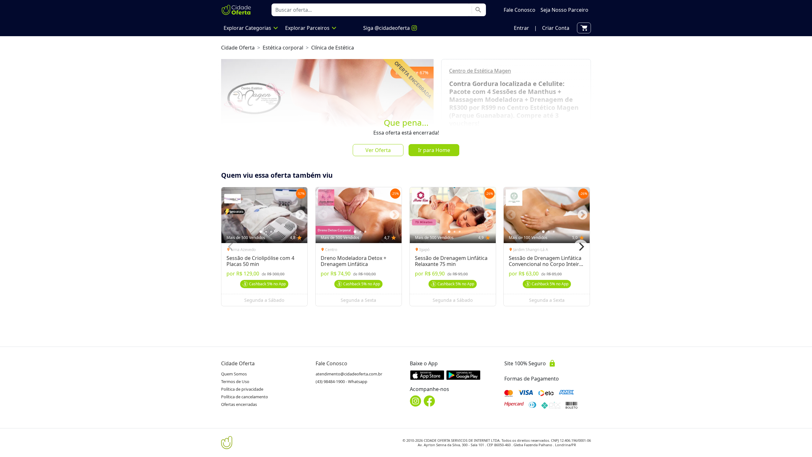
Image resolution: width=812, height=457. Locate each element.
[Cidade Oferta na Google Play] (463, 375)
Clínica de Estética (332, 47)
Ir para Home (434, 150)
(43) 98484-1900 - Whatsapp (341, 381)
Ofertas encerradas (239, 404)
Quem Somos (234, 374)
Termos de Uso (235, 381)
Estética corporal (283, 47)
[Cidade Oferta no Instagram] (415, 401)
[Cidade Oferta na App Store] (427, 375)
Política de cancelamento (244, 397)
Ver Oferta (378, 150)
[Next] (581, 247)
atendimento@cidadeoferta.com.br (349, 374)
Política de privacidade (242, 389)
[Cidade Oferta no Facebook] (429, 401)
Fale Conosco (331, 363)
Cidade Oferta (238, 47)
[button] (521, 28)
